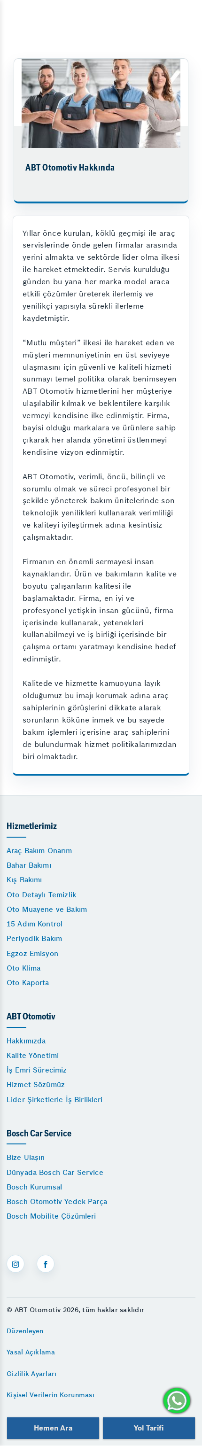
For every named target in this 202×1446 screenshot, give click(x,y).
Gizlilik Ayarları (31, 1373)
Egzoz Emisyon (32, 953)
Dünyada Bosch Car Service (55, 1172)
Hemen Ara (53, 1427)
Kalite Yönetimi (33, 1055)
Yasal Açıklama (31, 1352)
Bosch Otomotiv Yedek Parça (57, 1201)
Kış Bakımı (24, 879)
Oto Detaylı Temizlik (41, 894)
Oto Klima (23, 968)
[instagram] (15, 1264)
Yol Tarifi (149, 1427)
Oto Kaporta (28, 982)
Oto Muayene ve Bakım (47, 909)
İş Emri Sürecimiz (37, 1069)
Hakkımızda (26, 1040)
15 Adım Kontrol (34, 923)
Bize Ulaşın (26, 1157)
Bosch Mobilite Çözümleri (51, 1216)
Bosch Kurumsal (34, 1186)
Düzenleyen (25, 1331)
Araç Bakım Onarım (39, 850)
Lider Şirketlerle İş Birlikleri (55, 1099)
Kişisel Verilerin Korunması (50, 1395)
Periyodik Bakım (34, 938)
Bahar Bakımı (29, 865)
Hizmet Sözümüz (36, 1084)
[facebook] (45, 1264)
